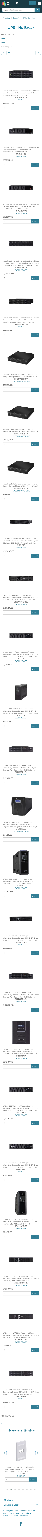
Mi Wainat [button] (8, 1500)
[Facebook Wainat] (21, 1524)
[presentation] (4, 1453)
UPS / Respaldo (29, 18)
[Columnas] (33, 53)
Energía (16, 18)
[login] (10, 3)
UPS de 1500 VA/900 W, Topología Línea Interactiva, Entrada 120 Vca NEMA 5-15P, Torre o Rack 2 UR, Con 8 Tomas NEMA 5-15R (21, 1278)
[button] (17, 4)
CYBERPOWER (21, 100)
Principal (6, 18)
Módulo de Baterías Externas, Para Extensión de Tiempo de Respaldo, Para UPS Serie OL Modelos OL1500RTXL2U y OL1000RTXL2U (21, 320)
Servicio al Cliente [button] (12, 1505)
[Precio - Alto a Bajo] (3, 53)
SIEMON (21, 1476)
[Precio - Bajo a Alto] (9, 53)
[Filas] (38, 53)
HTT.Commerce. (20, 1511)
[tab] (21, 1500)
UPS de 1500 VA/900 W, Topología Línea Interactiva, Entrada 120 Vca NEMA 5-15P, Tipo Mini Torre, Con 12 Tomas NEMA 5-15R (20, 1222)
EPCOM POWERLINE (21, 381)
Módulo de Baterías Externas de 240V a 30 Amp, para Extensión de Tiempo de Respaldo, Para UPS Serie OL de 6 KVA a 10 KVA (21, 93)
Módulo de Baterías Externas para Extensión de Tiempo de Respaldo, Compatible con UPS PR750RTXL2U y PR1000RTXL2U (21, 150)
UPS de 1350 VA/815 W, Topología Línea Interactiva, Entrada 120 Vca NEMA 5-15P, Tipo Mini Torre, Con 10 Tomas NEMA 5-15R (20, 881)
